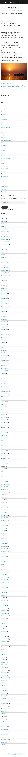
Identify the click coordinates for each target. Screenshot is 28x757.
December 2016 (4, 515)
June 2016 (3, 530)
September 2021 (4, 368)
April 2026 (3, 226)
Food (2, 124)
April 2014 (3, 597)
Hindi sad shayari (20, 85)
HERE (5, 60)
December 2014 (4, 577)
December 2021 (4, 360)
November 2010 (4, 703)
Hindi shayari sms (18, 86)
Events (2, 122)
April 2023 (3, 319)
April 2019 (3, 443)
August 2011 (4, 680)
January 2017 (4, 512)
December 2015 (4, 546)
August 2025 (4, 247)
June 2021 (3, 376)
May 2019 (3, 440)
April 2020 (3, 412)
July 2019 (3, 435)
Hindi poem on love (12, 85)
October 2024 (4, 272)
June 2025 (3, 252)
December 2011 (4, 670)
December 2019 (4, 422)
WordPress (15, 754)
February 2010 (4, 726)
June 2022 (3, 345)
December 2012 (4, 639)
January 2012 (4, 667)
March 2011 (3, 693)
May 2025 (3, 254)
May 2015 (3, 564)
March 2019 (3, 445)
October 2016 (4, 520)
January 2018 (4, 481)
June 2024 (3, 283)
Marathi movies (4, 145)
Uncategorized (4, 186)
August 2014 (4, 587)
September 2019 (4, 430)
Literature (3, 142)
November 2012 (4, 641)
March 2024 (4, 290)
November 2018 (4, 455)
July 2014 (3, 590)
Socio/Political (4, 176)
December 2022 (4, 329)
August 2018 (4, 463)
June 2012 (3, 654)
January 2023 (4, 327)
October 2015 (4, 551)
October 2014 (4, 582)
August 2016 (4, 525)
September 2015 (4, 553)
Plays (2, 163)
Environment (4, 119)
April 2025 (3, 257)
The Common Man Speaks (14, 2)
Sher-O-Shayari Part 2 (10, 7)
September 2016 (4, 523)
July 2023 (3, 311)
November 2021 (4, 363)
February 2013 (4, 633)
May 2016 (3, 533)
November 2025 (4, 239)
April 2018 (3, 474)
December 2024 (4, 267)
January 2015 (4, 574)
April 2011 (3, 690)
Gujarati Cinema (4, 129)
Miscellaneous (4, 148)
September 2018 (4, 461)
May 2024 (3, 285)
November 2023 (4, 301)
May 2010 (3, 719)
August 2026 (4, 216)
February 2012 (4, 664)
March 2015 (3, 569)
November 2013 (4, 610)
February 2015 (4, 572)
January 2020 (4, 419)
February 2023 (4, 324)
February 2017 (4, 510)
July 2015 (3, 559)
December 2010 (4, 701)
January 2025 (4, 265)
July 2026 (3, 218)
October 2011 (4, 675)
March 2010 (4, 724)
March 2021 (3, 383)
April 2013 (3, 628)
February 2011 (4, 695)
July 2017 (3, 497)
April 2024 (3, 288)
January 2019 (4, 450)
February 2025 (4, 262)
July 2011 (3, 682)
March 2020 (4, 414)
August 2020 (4, 401)
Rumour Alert (4, 171)
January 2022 (4, 357)
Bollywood (3, 111)
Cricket (3, 114)
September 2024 (5, 275)
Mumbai (3, 150)
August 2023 (4, 308)
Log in (19, 754)
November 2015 (4, 548)
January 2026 (4, 234)
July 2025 (3, 249)
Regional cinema (4, 168)
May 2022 (3, 347)
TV (2, 184)
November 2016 (4, 517)
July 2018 (3, 466)
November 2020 (4, 394)
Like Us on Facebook (5, 95)
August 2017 (4, 494)
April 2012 (3, 659)
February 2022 (4, 355)
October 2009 (4, 737)
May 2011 (3, 688)
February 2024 (4, 293)
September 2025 (5, 244)
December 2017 (4, 484)
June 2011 (3, 685)
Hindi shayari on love (9, 86)
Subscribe (5, 207)
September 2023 (4, 306)
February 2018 (4, 479)
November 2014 (4, 579)
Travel (2, 181)
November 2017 (4, 486)
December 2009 (4, 731)
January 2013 (4, 636)
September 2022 (4, 337)
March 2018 (3, 476)
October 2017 (4, 489)
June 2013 (3, 623)
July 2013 (3, 621)
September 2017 (4, 492)
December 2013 (4, 608)
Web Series (3, 189)
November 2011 (4, 672)
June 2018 (3, 468)
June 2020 (3, 406)
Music (2, 153)
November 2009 (4, 734)
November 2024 (4, 270)
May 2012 (3, 657)
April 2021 (3, 381)
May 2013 (3, 626)
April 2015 (3, 566)
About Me (3, 105)
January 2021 (4, 388)
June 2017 (3, 499)
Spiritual (3, 178)
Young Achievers (5, 191)
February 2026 (4, 231)
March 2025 (4, 259)
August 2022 (4, 339)
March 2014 (3, 600)
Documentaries (4, 117)
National (3, 155)
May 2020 (3, 409)
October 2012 (4, 644)
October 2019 (4, 427)
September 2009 (5, 739)
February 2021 (4, 386)
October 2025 (4, 241)
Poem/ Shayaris (10, 83)
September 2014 (4, 584)
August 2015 (4, 556)
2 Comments (19, 10)
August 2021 (4, 370)
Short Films (4, 173)
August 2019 (4, 432)
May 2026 (3, 223)
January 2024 (4, 296)
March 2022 (3, 352)
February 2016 (4, 541)
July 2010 (3, 713)
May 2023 (3, 316)
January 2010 (4, 729)
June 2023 (3, 314)
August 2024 (4, 278)
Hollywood (3, 135)
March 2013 (3, 631)
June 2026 (3, 221)
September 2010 (5, 708)
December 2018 (4, 453)
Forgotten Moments (5, 127)
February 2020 (4, 417)
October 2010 (4, 706)
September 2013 (4, 615)
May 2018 (3, 471)
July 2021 (3, 373)
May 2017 (3, 502)
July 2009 (3, 744)
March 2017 (3, 507)
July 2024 (3, 280)
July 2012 (3, 651)
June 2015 (3, 561)
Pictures (3, 160)
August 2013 (4, 618)
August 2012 (4, 649)
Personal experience (5, 158)
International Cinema (6, 140)
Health (2, 132)
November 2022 (4, 332)
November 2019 (4, 425)
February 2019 (4, 448)
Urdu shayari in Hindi (9, 88)
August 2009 (4, 742)
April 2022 (3, 350)
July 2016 (3, 528)
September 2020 (5, 399)
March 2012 (3, 662)
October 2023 (4, 303)
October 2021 (4, 365)
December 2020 (4, 391)
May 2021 (3, 378)
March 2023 (3, 321)
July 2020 (3, 404)
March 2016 (3, 538)
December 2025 (4, 236)
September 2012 (4, 646)
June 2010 (3, 716)
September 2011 (4, 677)
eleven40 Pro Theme (15, 753)
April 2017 (3, 505)
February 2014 (4, 602)
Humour (3, 137)
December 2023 (4, 298)
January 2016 (4, 543)
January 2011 (4, 698)
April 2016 (3, 535)
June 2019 (3, 437)
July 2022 (3, 342)
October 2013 (4, 613)
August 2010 (4, 711)
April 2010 (3, 721)
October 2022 (4, 334)
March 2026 (4, 228)
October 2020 (4, 396)
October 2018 (4, 458)
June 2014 (3, 592)
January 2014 (4, 605)
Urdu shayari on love (19, 88)
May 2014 (3, 595)
